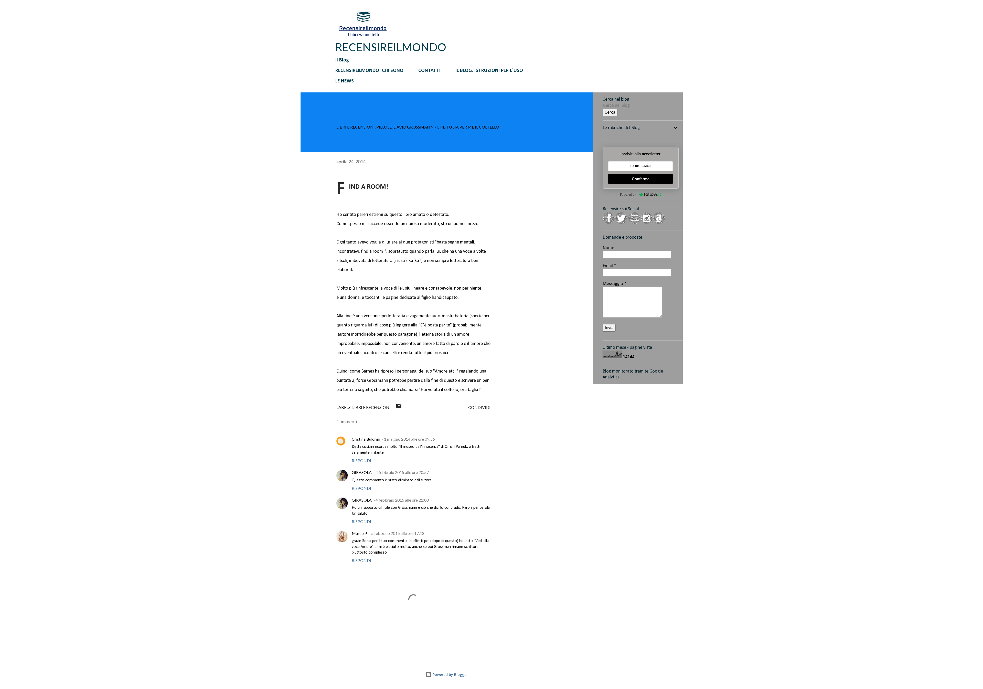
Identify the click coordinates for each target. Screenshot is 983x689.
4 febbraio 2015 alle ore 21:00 (402, 499)
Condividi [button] (479, 407)
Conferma (640, 179)
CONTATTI (429, 70)
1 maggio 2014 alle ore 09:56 (409, 439)
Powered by (628, 194)
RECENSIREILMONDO (390, 47)
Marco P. (359, 533)
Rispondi (361, 460)
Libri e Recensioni (371, 407)
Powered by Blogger (450, 674)
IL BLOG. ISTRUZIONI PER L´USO (489, 70)
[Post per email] (399, 407)
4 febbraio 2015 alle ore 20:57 (402, 472)
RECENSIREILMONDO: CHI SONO (369, 70)
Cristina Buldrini (366, 439)
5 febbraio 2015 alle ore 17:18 (397, 533)
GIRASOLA (362, 472)
